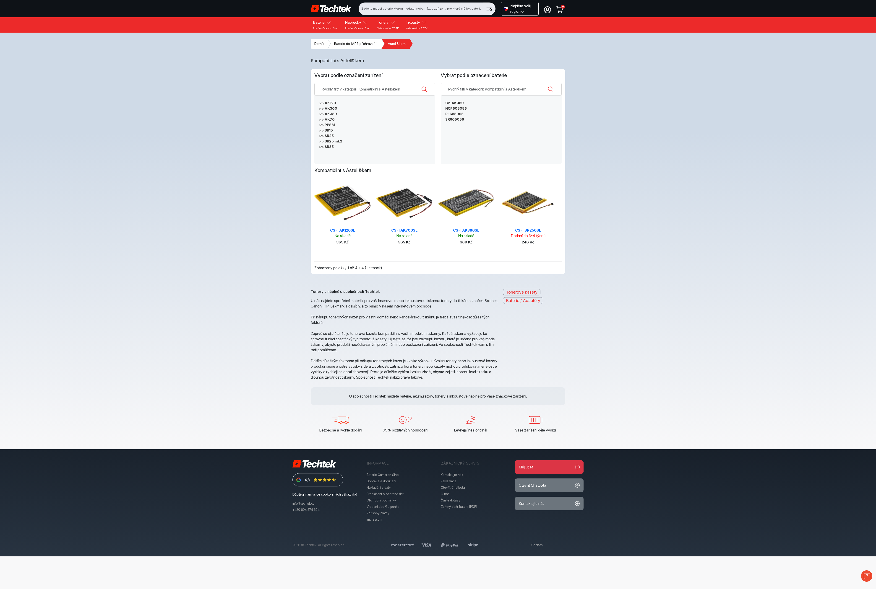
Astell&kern (397, 43)
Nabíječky (357, 25)
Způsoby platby (378, 513)
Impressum (374, 519)
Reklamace (448, 481)
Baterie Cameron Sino (383, 475)
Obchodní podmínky (381, 500)
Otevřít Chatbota (453, 487)
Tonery (388, 25)
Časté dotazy (450, 500)
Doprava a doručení (381, 481)
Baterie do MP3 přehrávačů (356, 43)
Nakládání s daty (379, 487)
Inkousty (417, 25)
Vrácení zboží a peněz (383, 507)
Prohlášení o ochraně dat (385, 494)
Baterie (325, 25)
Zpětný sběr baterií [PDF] (459, 507)
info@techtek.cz (303, 503)
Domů (319, 43)
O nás (445, 494)
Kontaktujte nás (452, 475)
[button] (520, 9)
